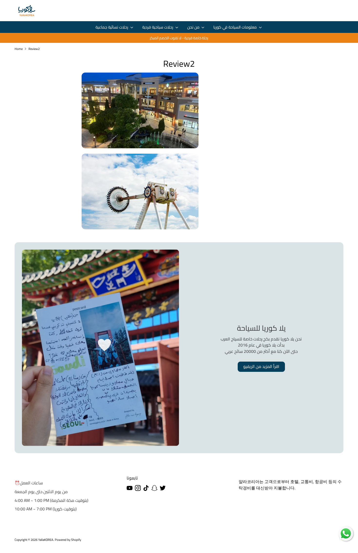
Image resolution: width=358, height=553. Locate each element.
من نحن (193, 27)
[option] (179, 38)
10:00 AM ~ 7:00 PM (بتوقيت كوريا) (46, 509)
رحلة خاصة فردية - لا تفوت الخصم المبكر (179, 38)
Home (19, 49)
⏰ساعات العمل (29, 483)
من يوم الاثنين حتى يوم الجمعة (41, 492)
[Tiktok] (146, 488)
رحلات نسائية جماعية (112, 27)
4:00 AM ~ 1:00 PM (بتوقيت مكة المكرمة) (51, 500)
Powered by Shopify (68, 540)
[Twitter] (163, 488)
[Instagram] (138, 488)
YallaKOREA (45, 540)
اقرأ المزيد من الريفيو (261, 366)
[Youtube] (129, 488)
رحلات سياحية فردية (158, 27)
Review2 (34, 49)
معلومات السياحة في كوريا (235, 27)
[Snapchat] (154, 488)
